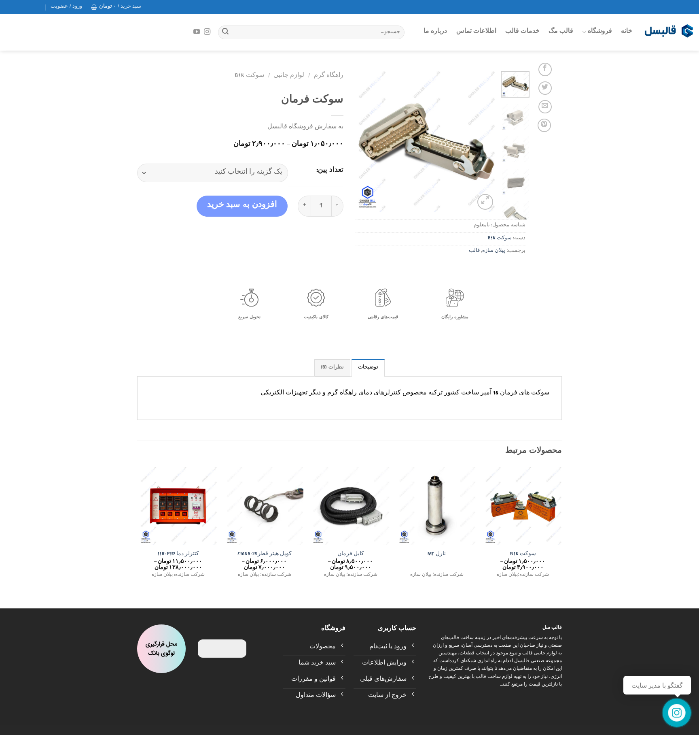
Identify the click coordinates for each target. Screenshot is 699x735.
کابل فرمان (350, 555)
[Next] (363, 142)
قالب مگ (561, 32)
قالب (474, 251)
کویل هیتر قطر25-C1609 (264, 555)
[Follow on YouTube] (196, 32)
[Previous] (483, 142)
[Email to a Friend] (545, 106)
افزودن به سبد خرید (242, 206)
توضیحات (368, 368)
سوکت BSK (499, 238)
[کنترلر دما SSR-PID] (178, 506)
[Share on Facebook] (545, 69)
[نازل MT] (437, 506)
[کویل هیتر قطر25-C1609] (264, 506)
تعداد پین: (329, 171)
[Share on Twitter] (545, 88)
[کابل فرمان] (350, 506)
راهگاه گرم (328, 76)
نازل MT (437, 555)
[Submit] (225, 32)
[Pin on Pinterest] (544, 125)
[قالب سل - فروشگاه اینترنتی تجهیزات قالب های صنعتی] (668, 32)
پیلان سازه (493, 251)
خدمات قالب (522, 32)
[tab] (368, 367)
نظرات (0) (332, 368)
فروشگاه (600, 32)
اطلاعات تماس (476, 32)
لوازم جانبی (288, 76)
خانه (626, 32)
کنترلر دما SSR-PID (178, 555)
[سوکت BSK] (523, 506)
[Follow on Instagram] (207, 32)
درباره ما (435, 32)
